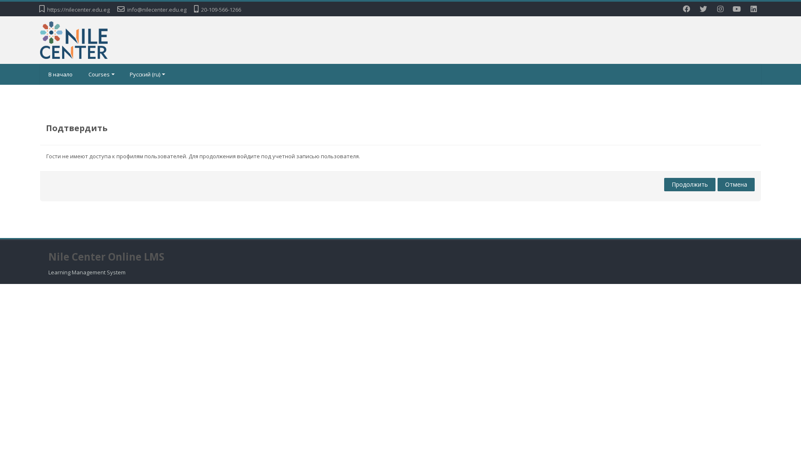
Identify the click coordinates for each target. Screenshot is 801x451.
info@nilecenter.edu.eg (156, 9)
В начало (60, 74)
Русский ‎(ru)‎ (145, 74)
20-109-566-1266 (221, 9)
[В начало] (74, 39)
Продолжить (690, 184)
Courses (99, 74)
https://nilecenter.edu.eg (78, 9)
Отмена (736, 184)
